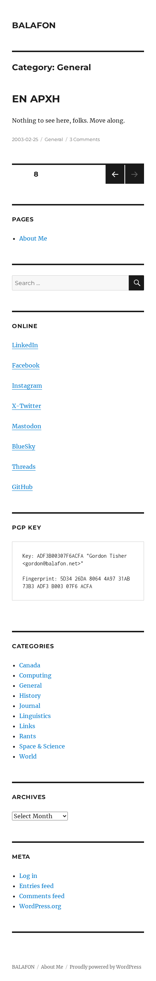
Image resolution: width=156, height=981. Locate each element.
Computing (35, 675)
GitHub (22, 486)
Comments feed (42, 896)
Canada (29, 665)
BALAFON (34, 25)
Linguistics (35, 715)
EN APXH (36, 99)
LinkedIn (25, 345)
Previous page (115, 183)
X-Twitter (26, 405)
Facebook (26, 365)
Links (27, 726)
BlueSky (23, 446)
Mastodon (26, 426)
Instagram (27, 385)
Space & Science (42, 746)
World (28, 756)
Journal (29, 705)
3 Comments (85, 139)
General (54, 139)
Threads (24, 466)
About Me (33, 238)
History (30, 695)
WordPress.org (40, 906)
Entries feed (36, 885)
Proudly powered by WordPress (105, 967)
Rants (27, 736)
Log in (28, 875)
